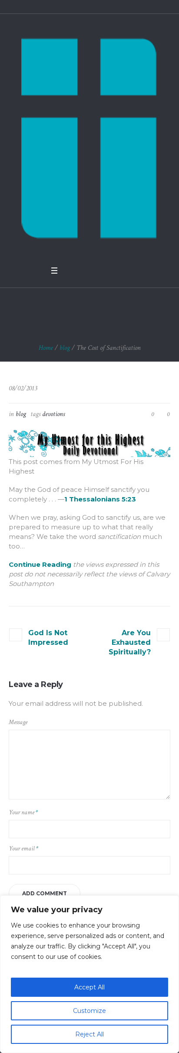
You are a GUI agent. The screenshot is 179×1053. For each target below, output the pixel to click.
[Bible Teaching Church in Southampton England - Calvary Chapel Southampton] (89, 138)
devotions (53, 414)
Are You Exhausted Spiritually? (130, 642)
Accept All (89, 987)
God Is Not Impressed (48, 638)
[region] (89, 974)
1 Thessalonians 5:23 (100, 499)
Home (46, 347)
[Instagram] (104, 270)
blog (65, 347)
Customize (89, 1011)
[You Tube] (93, 270)
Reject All (89, 1034)
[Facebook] (70, 270)
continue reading (40, 564)
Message (18, 722)
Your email (23, 848)
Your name (23, 812)
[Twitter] (81, 270)
